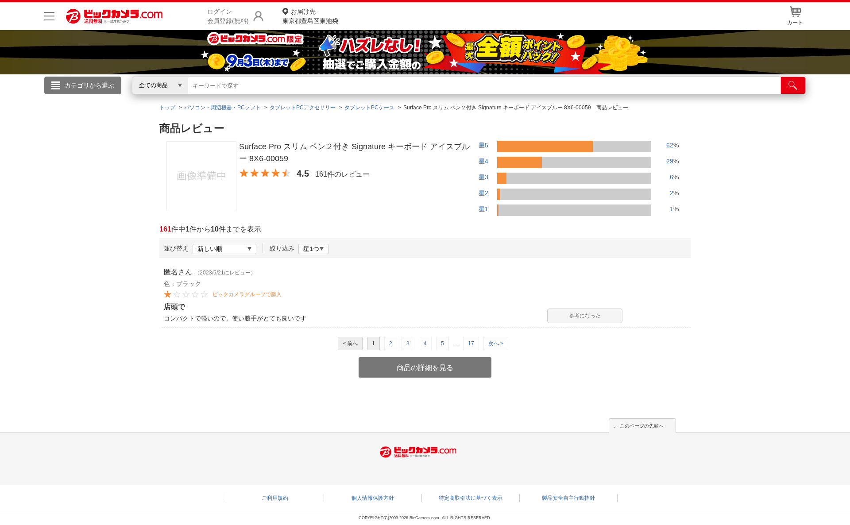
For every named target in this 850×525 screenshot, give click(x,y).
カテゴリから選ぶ (89, 85)
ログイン (234, 100)
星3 (483, 177)
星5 (483, 145)
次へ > (495, 343)
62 (669, 145)
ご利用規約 (275, 498)
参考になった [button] (585, 316)
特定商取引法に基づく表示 (470, 498)
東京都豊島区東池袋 (310, 16)
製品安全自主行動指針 (568, 498)
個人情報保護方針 (373, 498)
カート (795, 22)
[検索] (793, 85)
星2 (483, 193)
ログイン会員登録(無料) (228, 16)
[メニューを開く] (49, 16)
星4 (483, 161)
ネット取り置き (539, 97)
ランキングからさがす (390, 97)
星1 (483, 208)
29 (669, 161)
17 (471, 343)
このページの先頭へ (642, 425)
